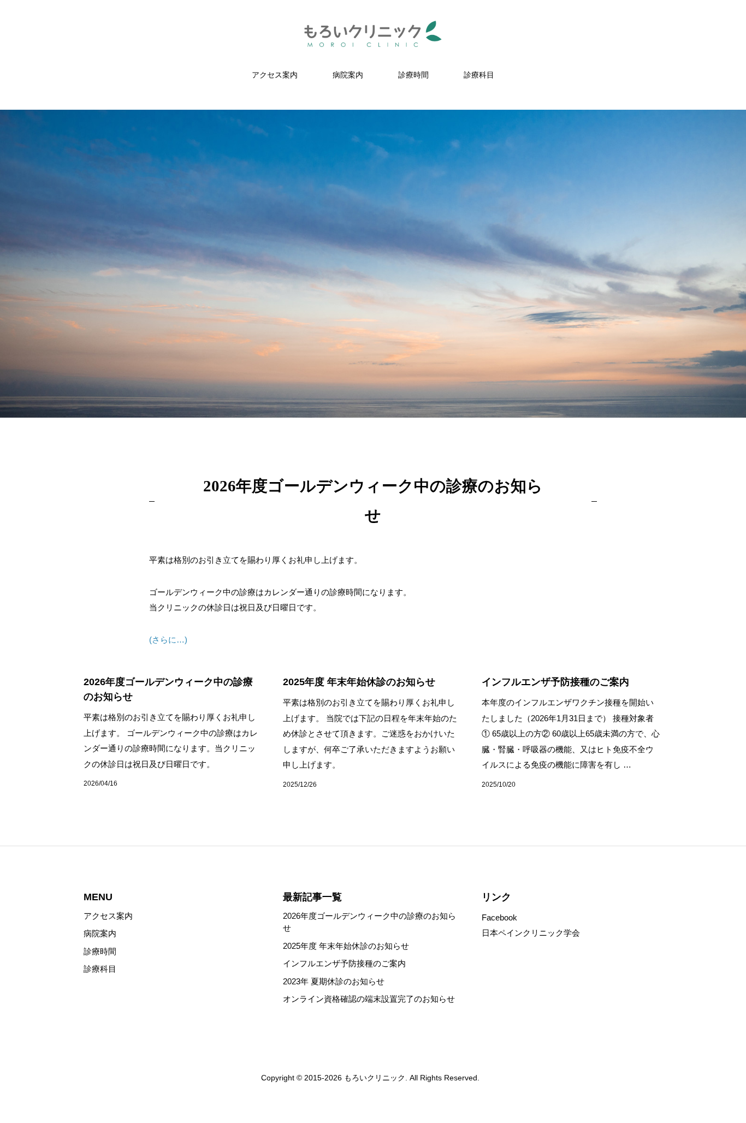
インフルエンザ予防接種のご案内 (344, 963)
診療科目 (479, 75)
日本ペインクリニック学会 (531, 932)
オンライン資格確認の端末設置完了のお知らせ (369, 998)
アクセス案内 (275, 75)
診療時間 (413, 75)
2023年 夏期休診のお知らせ (333, 981)
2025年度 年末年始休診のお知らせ (346, 945)
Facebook (499, 917)
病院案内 (348, 75)
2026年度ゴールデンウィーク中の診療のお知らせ (369, 922)
